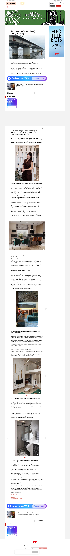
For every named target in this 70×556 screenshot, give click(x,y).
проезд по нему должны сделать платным (27, 73)
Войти (7, 0)
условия (17, 551)
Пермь (55, 0)
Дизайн (12, 128)
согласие (22, 551)
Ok (35, 551)
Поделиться (22, 128)
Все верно (58, 5)
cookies (25, 552)
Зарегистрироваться (12, 0)
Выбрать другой (53, 5)
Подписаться (17, 128)
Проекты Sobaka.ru (60, 0)
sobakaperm (9, 520)
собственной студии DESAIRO (24, 138)
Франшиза (39, 545)
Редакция (34, 545)
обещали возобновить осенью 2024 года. (19, 70)
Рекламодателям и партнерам (27, 545)
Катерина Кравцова (10, 93)
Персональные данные (46, 545)
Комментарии (40, 520)
